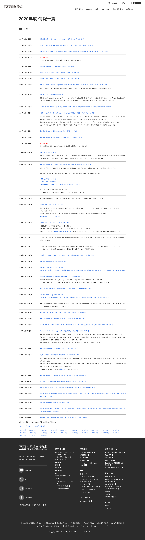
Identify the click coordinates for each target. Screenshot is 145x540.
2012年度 (54, 433)
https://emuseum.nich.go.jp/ (62, 231)
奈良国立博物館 (62, 523)
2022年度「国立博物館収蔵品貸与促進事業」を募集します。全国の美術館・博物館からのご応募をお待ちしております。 (75, 107)
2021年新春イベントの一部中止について (52, 205)
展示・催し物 (79, 9)
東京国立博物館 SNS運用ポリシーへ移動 (33, 505)
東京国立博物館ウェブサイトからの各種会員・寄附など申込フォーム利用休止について (66, 165)
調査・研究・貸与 (118, 9)
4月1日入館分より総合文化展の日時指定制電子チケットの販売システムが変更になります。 (67, 45)
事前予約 (63, 369)
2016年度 (116, 430)
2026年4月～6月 (40, 426)
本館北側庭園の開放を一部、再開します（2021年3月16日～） (58, 66)
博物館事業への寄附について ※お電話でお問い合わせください (60, 184)
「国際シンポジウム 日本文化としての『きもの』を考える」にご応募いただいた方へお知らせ (68, 113)
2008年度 (95, 433)
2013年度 (44, 433)
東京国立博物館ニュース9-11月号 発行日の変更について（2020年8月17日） (64, 319)
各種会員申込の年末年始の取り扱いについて (53, 261)
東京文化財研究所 (102, 523)
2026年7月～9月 (25, 426)
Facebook (28, 498)
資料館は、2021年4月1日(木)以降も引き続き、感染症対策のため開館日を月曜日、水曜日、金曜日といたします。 (74, 51)
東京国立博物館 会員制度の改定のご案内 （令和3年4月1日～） (60, 131)
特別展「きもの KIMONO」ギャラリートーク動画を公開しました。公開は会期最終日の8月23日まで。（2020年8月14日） (76, 325)
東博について (130, 9)
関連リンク (94, 526)
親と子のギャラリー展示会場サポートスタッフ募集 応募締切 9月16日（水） (63, 312)
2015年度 (23, 433)
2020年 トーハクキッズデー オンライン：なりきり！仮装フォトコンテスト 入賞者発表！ (67, 255)
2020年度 (75, 430)
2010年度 (75, 433)
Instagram (28, 488)
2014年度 (33, 433)
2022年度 (54, 430)
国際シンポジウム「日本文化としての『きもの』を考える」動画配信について (62, 72)
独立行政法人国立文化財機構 (32, 523)
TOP (20, 29)
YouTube (28, 470)
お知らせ (107, 506)
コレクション (106, 9)
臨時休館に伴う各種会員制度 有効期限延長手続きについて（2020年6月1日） (63, 381)
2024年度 (33, 430)
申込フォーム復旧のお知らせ (48, 152)
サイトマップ (104, 526)
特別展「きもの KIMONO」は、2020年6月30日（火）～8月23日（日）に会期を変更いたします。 (68, 388)
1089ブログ (108, 508)
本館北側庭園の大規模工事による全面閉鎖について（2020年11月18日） (62, 276)
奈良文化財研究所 (116, 523)
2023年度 (44, 430)
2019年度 (85, 430)
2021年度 (64, 430)
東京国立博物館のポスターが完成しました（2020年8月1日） (58, 349)
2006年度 (116, 433)
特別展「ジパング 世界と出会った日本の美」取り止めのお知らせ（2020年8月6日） (65, 331)
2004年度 (33, 435)
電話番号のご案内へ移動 (28, 459)
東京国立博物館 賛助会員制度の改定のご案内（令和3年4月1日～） (61, 137)
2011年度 (64, 433)
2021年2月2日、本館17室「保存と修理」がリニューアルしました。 (59, 79)
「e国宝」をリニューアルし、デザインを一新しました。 (55, 222)
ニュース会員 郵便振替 (48, 182)
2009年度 (85, 433)
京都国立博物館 (49, 523)
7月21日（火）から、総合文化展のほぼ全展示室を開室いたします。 (60, 355)
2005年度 (23, 435)
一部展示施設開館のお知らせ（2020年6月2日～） (55, 403)
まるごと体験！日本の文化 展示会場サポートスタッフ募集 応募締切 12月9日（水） (65, 289)
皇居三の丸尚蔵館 (88, 523)
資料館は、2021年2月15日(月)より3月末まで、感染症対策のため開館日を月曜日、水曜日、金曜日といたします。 (74, 85)
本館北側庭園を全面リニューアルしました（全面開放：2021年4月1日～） (62, 39)
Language (137, 3)
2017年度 (106, 430)
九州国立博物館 (75, 523)
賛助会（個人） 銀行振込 (48, 179)
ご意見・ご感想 (69, 526)
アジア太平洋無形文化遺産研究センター (49, 526)
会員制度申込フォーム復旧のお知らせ (51, 94)
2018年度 (95, 430)
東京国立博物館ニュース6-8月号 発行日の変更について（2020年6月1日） (63, 375)
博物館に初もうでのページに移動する (51, 216)
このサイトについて (82, 526)
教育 (96, 9)
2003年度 (44, 435)
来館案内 (89, 9)
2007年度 (106, 433)
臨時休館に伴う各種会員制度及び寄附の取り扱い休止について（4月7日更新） (63, 418)
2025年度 (23, 430)
